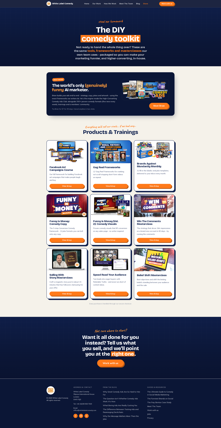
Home (86, 4)
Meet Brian (159, 105)
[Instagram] (81, 416)
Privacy (150, 418)
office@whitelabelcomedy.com (84, 410)
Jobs (149, 414)
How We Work (110, 4)
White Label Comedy (62, 3)
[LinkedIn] (86, 416)
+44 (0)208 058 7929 (84, 404)
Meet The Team (126, 4)
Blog (138, 4)
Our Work (96, 4)
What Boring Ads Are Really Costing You (120, 405)
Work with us (166, 4)
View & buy (66, 186)
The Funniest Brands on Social (160, 398)
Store (145, 4)
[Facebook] (75, 416)
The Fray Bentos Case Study (159, 402)
